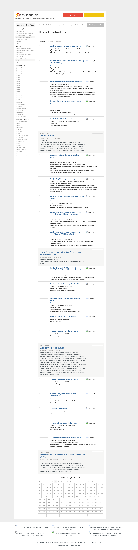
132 (88, 502)
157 (66, 509)
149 (96, 505)
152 (44, 509)
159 (75, 509)
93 (50, 496)
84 (83, 493)
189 (75, 515)
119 (96, 499)
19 (43, 484)
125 (57, 502)
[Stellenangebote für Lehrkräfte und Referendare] (32, 525)
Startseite (40, 542)
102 (85, 496)
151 (40, 509)
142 (66, 505)
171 (62, 512)
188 (70, 515)
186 (62, 515)
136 (40, 505)
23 (58, 484)
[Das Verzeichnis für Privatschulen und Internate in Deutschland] (69, 532)
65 (80, 490)
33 (94, 484)
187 (66, 515)
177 (88, 512)
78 (61, 493)
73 (43, 493)
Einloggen (74, 15)
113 (70, 499)
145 (79, 505)
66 (83, 490)
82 (76, 493)
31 (87, 484)
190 (79, 515)
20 (47, 484)
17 (99, 481)
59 (58, 490)
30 (83, 484)
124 (53, 502)
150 (100, 505)
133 (92, 502)
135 (100, 502)
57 (50, 490)
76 (54, 493)
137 (44, 505)
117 (88, 499)
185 (57, 515)
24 (61, 484)
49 (87, 487)
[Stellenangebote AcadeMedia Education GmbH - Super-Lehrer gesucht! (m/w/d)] (97, 345)
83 (80, 493)
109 (53, 499)
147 (88, 505)
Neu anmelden (94, 15)
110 (57, 499)
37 (43, 487)
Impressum (93, 542)
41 (58, 487)
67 (87, 490)
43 (65, 487)
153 (49, 509)
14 (88, 481)
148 (92, 505)
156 (62, 509)
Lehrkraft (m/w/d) (47, 136)
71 (102, 490)
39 (50, 487)
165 (100, 509)
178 (92, 512)
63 (72, 490)
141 (62, 505)
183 (49, 515)
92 (47, 496)
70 (98, 490)
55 (43, 490)
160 (79, 509)
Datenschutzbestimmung (79, 542)
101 (81, 496)
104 (94, 496)
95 (58, 496)
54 (39, 490)
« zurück (41, 481)
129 (75, 502)
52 (98, 487)
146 (83, 505)
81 (72, 493)
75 (50, 493)
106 (40, 499)
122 (44, 502)
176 (83, 512)
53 (102, 487)
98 (69, 496)
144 (75, 505)
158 (70, 509)
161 (83, 509)
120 (100, 499)
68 (91, 490)
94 (54, 496)
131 (83, 502)
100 (77, 496)
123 (49, 502)
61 (65, 490)
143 (70, 505)
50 (91, 487)
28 (76, 484)
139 (53, 505)
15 (92, 481)
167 (44, 512)
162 (88, 509)
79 (65, 493)
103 (90, 496)
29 (80, 484)
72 (39, 493)
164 (96, 509)
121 (40, 502)
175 (79, 512)
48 (83, 487)
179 (96, 512)
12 (81, 481)
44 (69, 487)
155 (57, 509)
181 (40, 515)
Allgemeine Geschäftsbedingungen (57, 542)
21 (50, 484)
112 (66, 499)
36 (39, 487)
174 (75, 512)
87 (94, 493)
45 (72, 487)
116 (83, 499)
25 (65, 484)
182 (44, 515)
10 (73, 481)
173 (70, 512)
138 (49, 505)
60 (61, 490)
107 (44, 499)
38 (47, 487)
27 (72, 484)
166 (40, 512)
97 (65, 496)
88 (98, 493)
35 (102, 484)
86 (91, 493)
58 (54, 490)
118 (92, 499)
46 (76, 487)
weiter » (84, 515)
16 (95, 481)
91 (43, 496)
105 (98, 496)
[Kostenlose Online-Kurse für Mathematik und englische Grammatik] (69, 525)
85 (87, 493)
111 (62, 499)
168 (49, 512)
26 (69, 484)
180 (100, 512)
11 (77, 481)
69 (94, 490)
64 (76, 490)
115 (79, 499)
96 (61, 496)
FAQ (100, 542)
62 (69, 490)
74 (47, 493)
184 (53, 515)
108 (49, 499)
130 (79, 502)
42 (61, 487)
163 (92, 509)
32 (91, 484)
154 (53, 509)
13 (84, 481)
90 (39, 496)
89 (102, 493)
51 (94, 487)
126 (62, 502)
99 (72, 496)
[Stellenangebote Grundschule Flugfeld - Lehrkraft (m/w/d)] (97, 133)
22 (54, 484)
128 (70, 502)
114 (75, 499)
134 (96, 502)
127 (66, 502)
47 (80, 487)
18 (39, 484)
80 (69, 493)
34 (98, 484)
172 (66, 512)
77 (58, 493)
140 (57, 505)
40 (54, 487)
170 (57, 512)
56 (47, 490)
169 (53, 512)
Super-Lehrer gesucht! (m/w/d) (52, 348)
